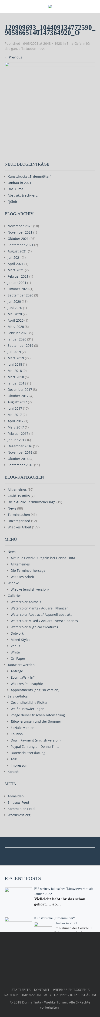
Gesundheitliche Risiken (29, 702)
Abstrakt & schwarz (23, 195)
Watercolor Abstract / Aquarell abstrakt (41, 614)
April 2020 (15, 320)
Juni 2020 (15, 308)
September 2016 (20, 465)
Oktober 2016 (18, 458)
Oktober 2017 (18, 396)
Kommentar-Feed (21, 808)
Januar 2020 (17, 339)
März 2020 (16, 326)
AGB (14, 759)
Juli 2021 (14, 257)
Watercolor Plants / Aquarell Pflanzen (40, 608)
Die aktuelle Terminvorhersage (32, 502)
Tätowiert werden (21, 665)
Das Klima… (17, 189)
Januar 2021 (17, 282)
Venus (15, 646)
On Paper (18, 658)
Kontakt (14, 771)
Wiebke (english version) (30, 589)
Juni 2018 (15, 364)
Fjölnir (12, 201)
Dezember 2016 (20, 446)
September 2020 (20, 295)
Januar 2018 (17, 383)
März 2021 (16, 270)
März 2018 (16, 377)
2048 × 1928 (52, 43)
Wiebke (13, 583)
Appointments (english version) (35, 690)
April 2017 (15, 421)
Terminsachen (19, 514)
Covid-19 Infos (19, 495)
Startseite (21, 990)
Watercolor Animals (26, 602)
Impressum (19, 765)
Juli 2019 (14, 352)
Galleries (14, 595)
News (12, 508)
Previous (13, 57)
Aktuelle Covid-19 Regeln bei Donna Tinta (43, 558)
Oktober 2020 (18, 289)
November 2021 (20, 232)
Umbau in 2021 (19, 182)
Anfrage (17, 671)
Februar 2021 (18, 276)
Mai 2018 (15, 370)
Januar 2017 (17, 440)
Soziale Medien (22, 727)
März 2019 (16, 358)
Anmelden (16, 796)
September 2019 (20, 345)
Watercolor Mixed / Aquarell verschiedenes (44, 621)
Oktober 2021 (18, 238)
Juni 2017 (15, 408)
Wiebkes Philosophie (27, 683)
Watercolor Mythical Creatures (34, 627)
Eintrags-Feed (18, 802)
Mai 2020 (15, 314)
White (15, 652)
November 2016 (20, 452)
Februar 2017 (18, 433)
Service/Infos (18, 696)
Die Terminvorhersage (28, 570)
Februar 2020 (18, 333)
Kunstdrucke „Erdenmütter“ (29, 176)
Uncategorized (19, 521)
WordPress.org (19, 815)
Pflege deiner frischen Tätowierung (38, 715)
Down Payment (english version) (35, 740)
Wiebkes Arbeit (19, 527)
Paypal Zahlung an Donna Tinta (35, 746)
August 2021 (17, 251)
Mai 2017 (15, 414)
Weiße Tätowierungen (27, 709)
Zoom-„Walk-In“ (22, 677)
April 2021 (15, 264)
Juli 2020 (14, 301)
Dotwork (17, 633)
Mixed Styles (20, 639)
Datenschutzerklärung (28, 753)
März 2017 (16, 427)
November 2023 (20, 226)
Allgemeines (17, 489)
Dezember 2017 (20, 389)
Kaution (17, 734)
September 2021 (20, 245)
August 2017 (17, 402)
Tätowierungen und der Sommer (36, 721)
